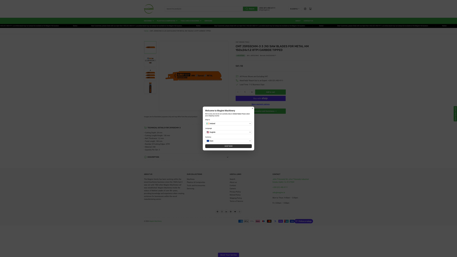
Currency (208, 137)
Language (208, 128)
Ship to (207, 120)
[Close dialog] (252, 108)
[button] (228, 123)
